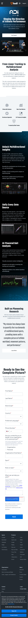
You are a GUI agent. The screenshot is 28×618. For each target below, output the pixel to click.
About (21, 567)
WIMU (21, 539)
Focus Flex (13, 552)
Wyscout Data (14, 549)
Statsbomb (22, 549)
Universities (4, 569)
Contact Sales (23, 588)
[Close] (26, 594)
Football (3, 537)
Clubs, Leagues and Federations (9, 574)
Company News (23, 574)
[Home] (14, 3)
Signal (21, 544)
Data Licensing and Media (7, 572)
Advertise (22, 569)
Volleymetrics (14, 557)
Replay (12, 544)
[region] (14, 605)
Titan (21, 542)
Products (13, 535)
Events (21, 579)
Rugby (3, 544)
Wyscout (13, 547)
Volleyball (4, 542)
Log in (24, 3)
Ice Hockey (4, 547)
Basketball (4, 539)
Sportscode (13, 539)
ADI (21, 557)
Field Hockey (4, 549)
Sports (3, 535)
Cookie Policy (11, 603)
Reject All (14, 611)
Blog (3, 591)
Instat (21, 547)
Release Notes (23, 559)
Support (3, 589)
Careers (21, 577)
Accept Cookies (14, 615)
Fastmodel (22, 554)
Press (21, 572)
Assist (12, 559)
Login (21, 586)
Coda (21, 537)
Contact (3, 586)
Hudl (12, 554)
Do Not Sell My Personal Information (14, 606)
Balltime (22, 552)
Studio (12, 537)
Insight (12, 542)
